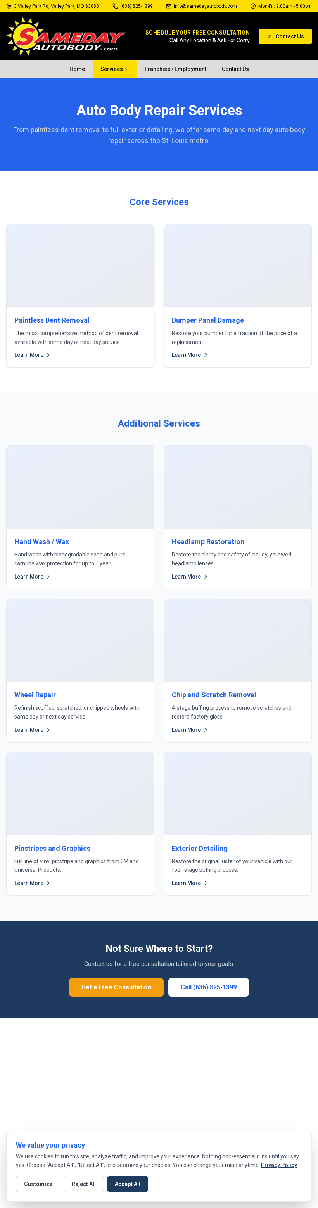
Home (77, 69)
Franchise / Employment (175, 69)
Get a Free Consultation (116, 987)
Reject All (84, 1184)
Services (111, 69)
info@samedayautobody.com (205, 6)
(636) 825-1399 (136, 6)
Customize (38, 1184)
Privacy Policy (279, 1165)
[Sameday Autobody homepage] (66, 36)
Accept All (127, 1184)
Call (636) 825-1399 (209, 987)
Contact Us (289, 36)
